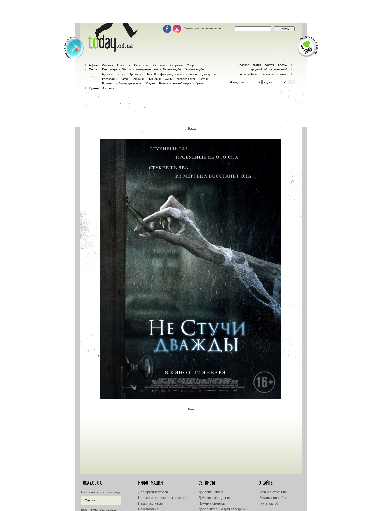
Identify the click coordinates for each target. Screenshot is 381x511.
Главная (243, 64)
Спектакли (141, 65)
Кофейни (138, 78)
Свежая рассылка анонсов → (204, 28)
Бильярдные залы (130, 83)
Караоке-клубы (186, 78)
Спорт (191, 65)
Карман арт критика (274, 74)
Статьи (282, 64)
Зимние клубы (194, 69)
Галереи (120, 74)
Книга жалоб (268, 503)
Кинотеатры (110, 69)
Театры (126, 69)
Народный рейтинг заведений (268, 69)
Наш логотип (148, 509)
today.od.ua (91, 483)
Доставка (108, 88)
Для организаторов (153, 492)
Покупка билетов (212, 503)
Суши (168, 78)
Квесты (193, 74)
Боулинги (108, 83)
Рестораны (109, 78)
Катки (204, 78)
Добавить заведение (215, 498)
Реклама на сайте (273, 498)
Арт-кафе (135, 74)
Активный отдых (180, 83)
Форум (269, 64)
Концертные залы (147, 69)
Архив (199, 83)
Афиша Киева (249, 74)
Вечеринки (176, 65)
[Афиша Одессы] (112, 50)
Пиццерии (154, 78)
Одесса (90, 500)
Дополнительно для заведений (223, 509)
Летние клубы (172, 69)
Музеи (106, 74)
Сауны (150, 83)
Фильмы (107, 65)
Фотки (257, 64)
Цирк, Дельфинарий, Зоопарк (165, 74)
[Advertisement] (190, 11)
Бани (162, 83)
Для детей (209, 74)
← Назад (190, 128)
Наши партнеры (150, 503)
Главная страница (273, 492)
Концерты (123, 65)
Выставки (158, 65)
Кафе (124, 78)
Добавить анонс (211, 492)
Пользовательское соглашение (162, 498)
